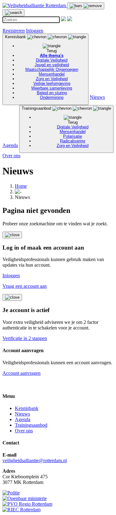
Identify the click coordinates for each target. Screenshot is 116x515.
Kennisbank (41, 67)
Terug (52, 50)
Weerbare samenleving (51, 88)
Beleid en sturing (52, 92)
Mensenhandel (52, 74)
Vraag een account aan (24, 286)
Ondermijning (51, 97)
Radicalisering (72, 141)
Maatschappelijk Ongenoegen (51, 69)
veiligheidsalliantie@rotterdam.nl (34, 460)
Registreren (13, 30)
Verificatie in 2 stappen (24, 338)
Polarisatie (72, 136)
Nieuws (97, 97)
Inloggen (34, 30)
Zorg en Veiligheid (52, 78)
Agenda (10, 145)
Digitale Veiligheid (51, 60)
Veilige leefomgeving (51, 83)
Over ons (11, 155)
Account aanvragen (21, 373)
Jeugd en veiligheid (52, 64)
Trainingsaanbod (55, 127)
